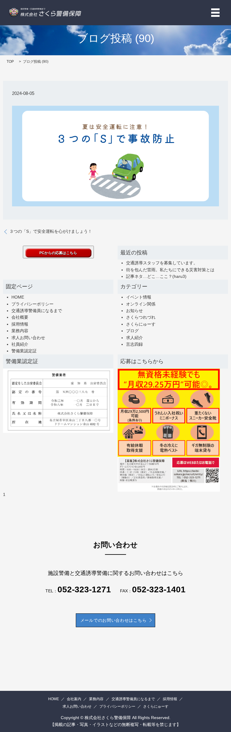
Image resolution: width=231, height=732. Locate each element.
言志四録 (134, 344)
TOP (10, 61)
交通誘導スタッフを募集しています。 (162, 262)
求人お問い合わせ (28, 337)
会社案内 (74, 699)
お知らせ (134, 310)
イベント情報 (138, 297)
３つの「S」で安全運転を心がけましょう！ (50, 231)
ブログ (132, 330)
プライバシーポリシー (32, 304)
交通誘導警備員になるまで (36, 310)
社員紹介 (19, 344)
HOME (17, 297)
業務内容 (19, 330)
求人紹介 (134, 337)
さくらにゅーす (141, 324)
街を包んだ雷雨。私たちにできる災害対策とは (170, 269)
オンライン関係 (141, 304)
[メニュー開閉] (215, 12)
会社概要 (19, 317)
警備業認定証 (24, 350)
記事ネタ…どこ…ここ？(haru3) (156, 276)
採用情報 (19, 324)
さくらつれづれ (141, 317)
